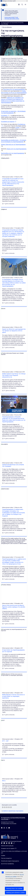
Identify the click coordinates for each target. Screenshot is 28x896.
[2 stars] (4, 807)
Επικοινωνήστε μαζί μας (7, 845)
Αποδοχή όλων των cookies (14, 888)
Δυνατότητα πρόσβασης (7, 863)
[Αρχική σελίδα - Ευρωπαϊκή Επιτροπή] (4, 4)
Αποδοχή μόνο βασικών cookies (15, 892)
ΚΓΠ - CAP (5, 741)
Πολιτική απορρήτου (6, 858)
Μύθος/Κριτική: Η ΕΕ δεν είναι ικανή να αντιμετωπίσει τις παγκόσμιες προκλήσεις (13, 696)
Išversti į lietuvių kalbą (9, 17)
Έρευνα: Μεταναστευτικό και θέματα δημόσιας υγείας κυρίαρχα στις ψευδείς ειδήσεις (13, 607)
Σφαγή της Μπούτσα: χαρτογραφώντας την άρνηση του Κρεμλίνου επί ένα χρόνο (14, 330)
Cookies (3, 855)
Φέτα (3, 780)
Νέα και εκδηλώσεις (7, 27)
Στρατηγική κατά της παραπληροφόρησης (14, 89)
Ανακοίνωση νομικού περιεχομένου (10, 861)
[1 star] (3, 807)
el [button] (18, 4)
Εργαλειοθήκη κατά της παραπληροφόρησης (12, 153)
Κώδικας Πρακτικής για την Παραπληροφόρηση (13, 144)
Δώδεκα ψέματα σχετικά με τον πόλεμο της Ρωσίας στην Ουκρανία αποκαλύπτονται (13, 375)
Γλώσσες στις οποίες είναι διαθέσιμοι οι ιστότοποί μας (14, 851)
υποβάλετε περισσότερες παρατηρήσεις (13, 811)
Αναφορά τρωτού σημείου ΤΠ (8, 848)
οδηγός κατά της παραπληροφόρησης (16, 148)
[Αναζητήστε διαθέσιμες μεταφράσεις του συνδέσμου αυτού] (26, 89)
